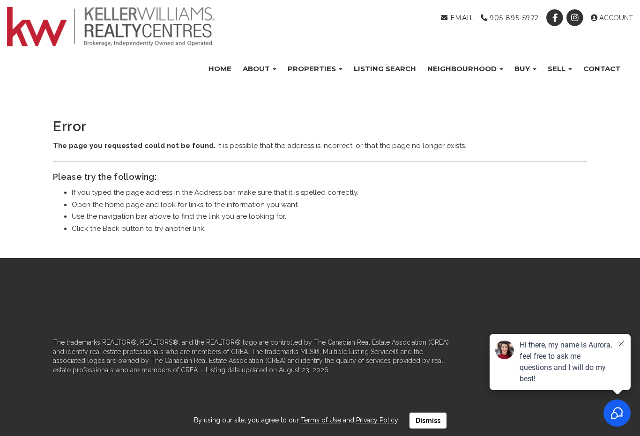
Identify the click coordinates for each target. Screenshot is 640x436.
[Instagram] (576, 18)
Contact (601, 68)
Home (219, 68)
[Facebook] (556, 18)
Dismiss (428, 420)
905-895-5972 (513, 18)
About (257, 68)
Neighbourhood (463, 68)
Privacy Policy (377, 420)
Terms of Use (321, 420)
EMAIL (461, 18)
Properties (313, 68)
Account (615, 18)
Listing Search (385, 68)
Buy (523, 68)
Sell (557, 68)
